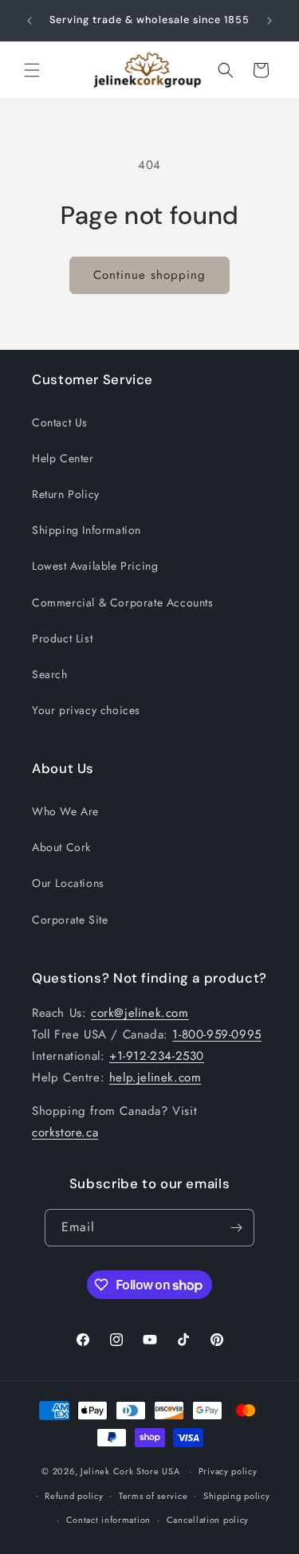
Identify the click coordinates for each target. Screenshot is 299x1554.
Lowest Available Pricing (95, 566)
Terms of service (153, 1495)
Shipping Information (86, 530)
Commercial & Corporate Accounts (123, 602)
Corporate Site (70, 920)
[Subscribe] (236, 1227)
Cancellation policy (208, 1519)
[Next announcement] (269, 20)
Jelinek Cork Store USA (130, 1471)
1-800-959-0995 (216, 1034)
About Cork (61, 847)
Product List (62, 638)
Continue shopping (149, 275)
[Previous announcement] (29, 20)
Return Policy (66, 494)
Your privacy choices (86, 710)
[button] (31, 70)
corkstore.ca (65, 1132)
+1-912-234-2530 (156, 1056)
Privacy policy (228, 1471)
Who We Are (65, 811)
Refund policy (74, 1495)
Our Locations (68, 883)
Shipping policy (236, 1495)
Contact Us (60, 422)
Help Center (63, 458)
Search (50, 674)
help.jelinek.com (155, 1077)
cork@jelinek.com (140, 1013)
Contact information (108, 1519)
